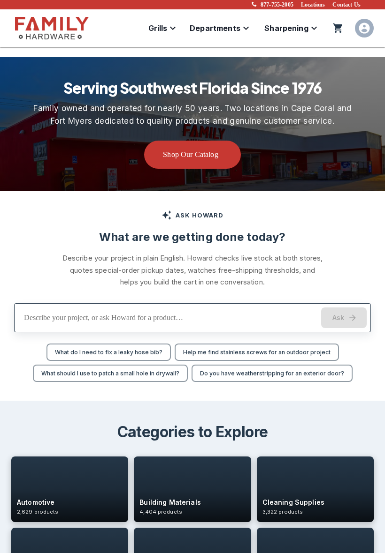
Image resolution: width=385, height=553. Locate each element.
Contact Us (346, 4)
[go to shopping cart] (338, 28)
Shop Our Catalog (190, 154)
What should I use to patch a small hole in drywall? (110, 373)
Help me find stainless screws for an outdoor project (257, 352)
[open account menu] (364, 28)
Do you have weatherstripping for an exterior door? (272, 373)
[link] (69, 489)
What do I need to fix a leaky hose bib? (108, 352)
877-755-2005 (277, 4)
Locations (313, 4)
